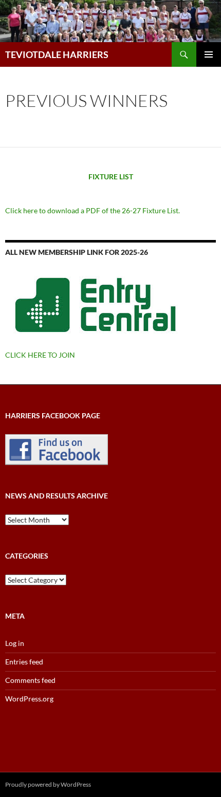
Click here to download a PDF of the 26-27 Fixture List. (92, 210)
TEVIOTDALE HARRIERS (56, 54)
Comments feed (30, 680)
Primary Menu (208, 54)
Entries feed (24, 661)
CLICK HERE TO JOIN (40, 354)
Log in (14, 643)
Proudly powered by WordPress (48, 784)
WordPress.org (29, 698)
